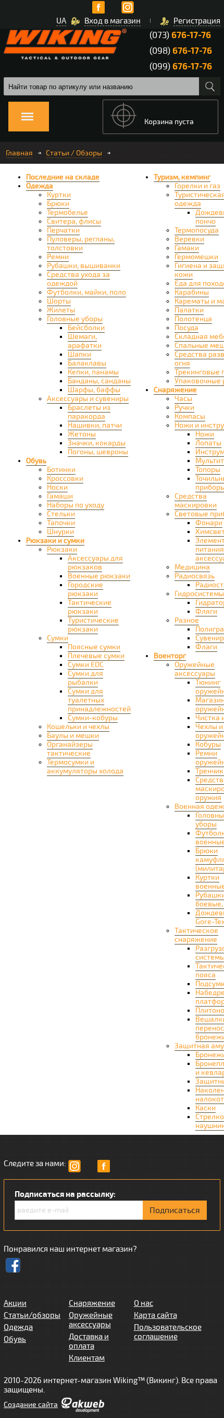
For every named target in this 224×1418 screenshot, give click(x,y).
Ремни (58, 256)
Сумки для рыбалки (85, 678)
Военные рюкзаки (99, 576)
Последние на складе (62, 177)
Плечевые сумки (96, 655)
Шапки (79, 354)
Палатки (189, 310)
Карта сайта (155, 1315)
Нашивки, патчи (95, 425)
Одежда (39, 185)
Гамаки (187, 248)
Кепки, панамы (93, 372)
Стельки (61, 514)
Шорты (59, 301)
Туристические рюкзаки (93, 625)
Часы (183, 398)
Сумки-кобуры (93, 717)
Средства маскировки (196, 501)
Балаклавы (87, 363)
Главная (19, 153)
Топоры (207, 469)
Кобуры (208, 744)
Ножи (204, 434)
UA (61, 21)
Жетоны (82, 434)
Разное (187, 620)
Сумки (57, 638)
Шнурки (60, 531)
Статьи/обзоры (32, 1315)
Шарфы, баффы (94, 389)
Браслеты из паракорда (89, 412)
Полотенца (193, 318)
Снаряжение (175, 389)
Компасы (190, 416)
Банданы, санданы (99, 381)
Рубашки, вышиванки (83, 265)
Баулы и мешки (73, 735)
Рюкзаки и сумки (55, 540)
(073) (180, 35)
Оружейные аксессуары (195, 669)
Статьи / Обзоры (74, 153)
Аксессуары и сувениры (88, 398)
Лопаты (208, 443)
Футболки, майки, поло (86, 292)
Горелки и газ (197, 185)
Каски (205, 1108)
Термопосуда (197, 230)
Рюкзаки (62, 549)
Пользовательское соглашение (168, 1332)
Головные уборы (75, 318)
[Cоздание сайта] (82, 1410)
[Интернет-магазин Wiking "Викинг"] (65, 44)
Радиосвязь (195, 576)
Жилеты (61, 310)
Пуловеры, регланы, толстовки (81, 243)
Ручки (184, 407)
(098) (181, 50)
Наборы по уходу (75, 505)
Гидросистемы (199, 593)
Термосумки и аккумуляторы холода (85, 766)
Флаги (206, 647)
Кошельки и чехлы (78, 726)
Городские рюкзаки (85, 589)
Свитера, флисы (74, 221)
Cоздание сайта (31, 1404)
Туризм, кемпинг (182, 177)
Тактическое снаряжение (196, 935)
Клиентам (87, 1358)
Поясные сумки (94, 647)
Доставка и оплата (89, 1341)
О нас (143, 1303)
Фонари (208, 522)
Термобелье (67, 212)
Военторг (170, 655)
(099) (181, 66)
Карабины (192, 292)
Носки (57, 487)
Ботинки (61, 469)
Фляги (206, 611)
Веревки (189, 239)
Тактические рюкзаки (89, 607)
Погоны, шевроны (98, 451)
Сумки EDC (86, 664)
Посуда (186, 327)
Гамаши (60, 496)
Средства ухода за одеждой (78, 279)
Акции (15, 1303)
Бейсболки (86, 327)
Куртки (59, 194)
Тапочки (61, 522)
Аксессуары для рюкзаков (95, 563)
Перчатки (63, 230)
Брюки (58, 203)
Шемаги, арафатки (85, 341)
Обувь (36, 460)
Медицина (192, 567)
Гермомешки (196, 256)
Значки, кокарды (97, 443)
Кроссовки (65, 478)
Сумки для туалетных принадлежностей (99, 700)
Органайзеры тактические (70, 749)
